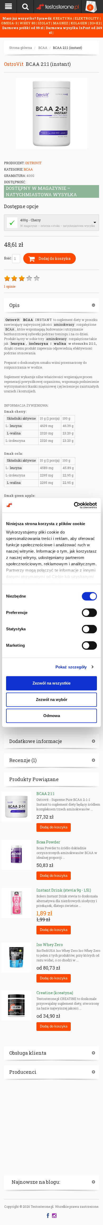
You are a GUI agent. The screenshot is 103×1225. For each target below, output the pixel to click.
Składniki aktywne (21, 418)
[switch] (89, 612)
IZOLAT (44, 23)
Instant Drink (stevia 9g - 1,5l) (63, 890)
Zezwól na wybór (51, 699)
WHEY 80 (27, 23)
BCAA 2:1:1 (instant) (67, 47)
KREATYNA (63, 18)
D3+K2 (95, 23)
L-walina (14, 433)
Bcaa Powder (48, 842)
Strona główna (20, 47)
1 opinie (9, 286)
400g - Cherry (30, 220)
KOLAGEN (79, 23)
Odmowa (51, 715)
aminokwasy (64, 324)
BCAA (42, 47)
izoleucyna (38, 343)
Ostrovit (12, 320)
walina (60, 343)
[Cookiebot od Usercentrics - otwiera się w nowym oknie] (74, 505)
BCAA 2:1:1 (45, 793)
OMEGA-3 (9, 23)
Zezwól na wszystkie (51, 683)
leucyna (18, 343)
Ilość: (8, 258)
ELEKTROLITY (87, 18)
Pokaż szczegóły (71, 667)
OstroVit (14, 64)
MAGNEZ (61, 23)
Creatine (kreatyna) (54, 992)
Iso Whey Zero (49, 944)
